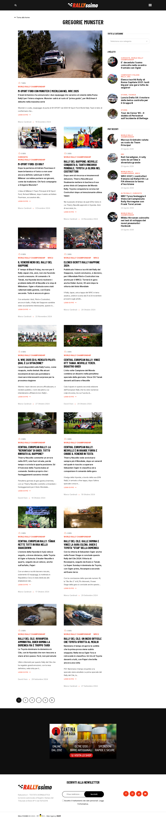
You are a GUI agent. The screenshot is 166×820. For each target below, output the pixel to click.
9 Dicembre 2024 (42, 208)
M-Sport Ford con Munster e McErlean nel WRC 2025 (48, 91)
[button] (22, 17)
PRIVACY (144, 816)
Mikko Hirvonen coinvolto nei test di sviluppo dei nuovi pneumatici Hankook (135, 221)
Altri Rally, (127, 193)
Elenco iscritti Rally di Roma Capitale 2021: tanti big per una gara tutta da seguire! (135, 83)
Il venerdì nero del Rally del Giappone (35, 264)
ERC (129, 77)
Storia (124, 110)
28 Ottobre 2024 (88, 310)
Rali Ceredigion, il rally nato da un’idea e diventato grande (133, 160)
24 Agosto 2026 (127, 188)
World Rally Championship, (128, 172)
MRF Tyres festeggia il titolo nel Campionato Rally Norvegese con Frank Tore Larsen (133, 200)
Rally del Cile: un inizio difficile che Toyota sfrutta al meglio (83, 640)
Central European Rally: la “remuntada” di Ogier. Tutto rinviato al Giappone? (34, 450)
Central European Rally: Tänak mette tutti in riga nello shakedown (36, 544)
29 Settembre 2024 (89, 595)
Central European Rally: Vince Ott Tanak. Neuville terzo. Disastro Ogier (82, 363)
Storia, (124, 95)
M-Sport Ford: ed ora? (31, 164)
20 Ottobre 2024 (84, 404)
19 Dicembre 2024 (43, 122)
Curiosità (23, 157)
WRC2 (50, 258)
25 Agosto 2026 (127, 149)
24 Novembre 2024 (89, 219)
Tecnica (132, 95)
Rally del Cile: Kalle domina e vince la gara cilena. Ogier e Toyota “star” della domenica (81, 544)
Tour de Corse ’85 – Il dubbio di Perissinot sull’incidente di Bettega (134, 116)
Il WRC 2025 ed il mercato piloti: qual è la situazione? (37, 361)
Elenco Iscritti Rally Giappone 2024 (82, 264)
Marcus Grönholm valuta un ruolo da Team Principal (135, 142)
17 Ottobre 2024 (42, 592)
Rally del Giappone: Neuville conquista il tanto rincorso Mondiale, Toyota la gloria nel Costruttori (82, 166)
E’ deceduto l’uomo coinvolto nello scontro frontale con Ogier (133, 65)
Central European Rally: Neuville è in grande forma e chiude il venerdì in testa (80, 450)
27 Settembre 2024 (89, 686)
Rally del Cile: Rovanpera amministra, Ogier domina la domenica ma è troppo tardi (34, 642)
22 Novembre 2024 (43, 316)
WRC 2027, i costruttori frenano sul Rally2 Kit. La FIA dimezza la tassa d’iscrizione (134, 180)
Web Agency (51, 816)
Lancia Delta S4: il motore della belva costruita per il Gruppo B (135, 100)
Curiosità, (126, 58)
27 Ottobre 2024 (42, 404)
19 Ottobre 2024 (38, 498)
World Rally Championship (31, 87)
